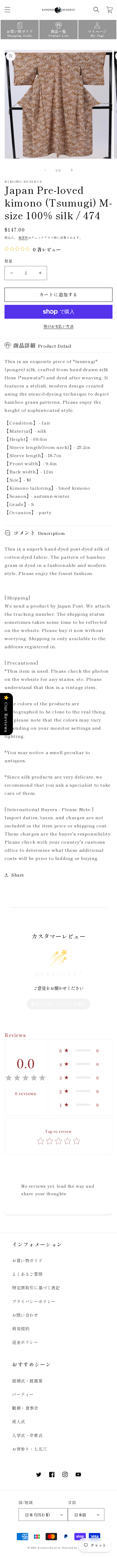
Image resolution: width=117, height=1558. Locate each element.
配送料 (23, 237)
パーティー (23, 1394)
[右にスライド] (71, 170)
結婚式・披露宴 (27, 1381)
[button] (7, 9)
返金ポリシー (25, 1342)
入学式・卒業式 (27, 1435)
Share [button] (17, 875)
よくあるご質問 (27, 1274)
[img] (25, 1078)
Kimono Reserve (49, 1547)
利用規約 (20, 1329)
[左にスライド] (45, 170)
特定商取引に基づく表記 (36, 1288)
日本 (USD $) (37, 1515)
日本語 (80, 1515)
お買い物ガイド (27, 1260)
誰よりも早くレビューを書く (58, 1003)
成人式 (18, 1421)
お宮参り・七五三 (29, 1449)
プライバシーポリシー (34, 1301)
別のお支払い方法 (59, 326)
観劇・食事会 (25, 1408)
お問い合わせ (25, 1315)
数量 (8, 261)
